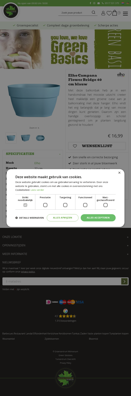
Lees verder (37, 190)
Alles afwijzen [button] (62, 217)
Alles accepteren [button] (98, 217)
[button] (29, 218)
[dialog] (65, 198)
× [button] (119, 173)
